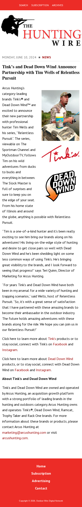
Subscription (41, 473)
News (46, 57)
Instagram (9, 350)
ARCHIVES (57, 5)
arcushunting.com (15, 438)
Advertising (41, 481)
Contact (41, 488)
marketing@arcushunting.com (24, 432)
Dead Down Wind (60, 359)
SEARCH (23, 5)
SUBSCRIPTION (40, 5)
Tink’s (52, 338)
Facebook (60, 344)
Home (41, 466)
